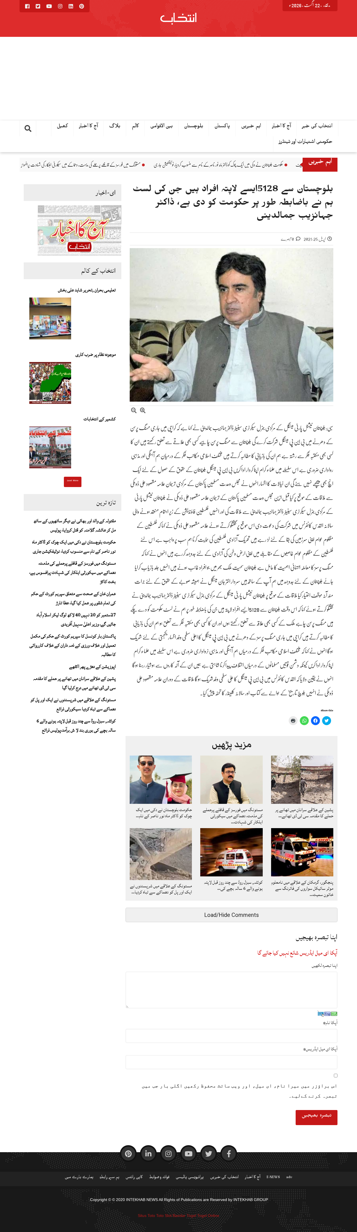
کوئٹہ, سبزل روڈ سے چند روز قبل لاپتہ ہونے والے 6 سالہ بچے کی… (233, 885)
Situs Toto (146, 1215)
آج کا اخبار (281, 127)
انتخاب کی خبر (317, 127)
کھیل (62, 127)
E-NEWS (273, 1178)
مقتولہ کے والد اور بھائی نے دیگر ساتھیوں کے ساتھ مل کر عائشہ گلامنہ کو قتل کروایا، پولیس (74, 525)
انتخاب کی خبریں (224, 1178)
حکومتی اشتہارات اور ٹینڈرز (306, 143)
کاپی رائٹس (134, 1178)
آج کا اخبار (88, 127)
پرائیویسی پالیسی (190, 1178)
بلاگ (114, 127)
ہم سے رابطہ (109, 1178)
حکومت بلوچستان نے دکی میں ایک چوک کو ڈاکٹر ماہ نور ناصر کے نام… (164, 812)
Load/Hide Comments (231, 915)
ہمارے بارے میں (79, 1178)
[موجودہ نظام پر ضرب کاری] (50, 384)
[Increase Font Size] (143, 411)
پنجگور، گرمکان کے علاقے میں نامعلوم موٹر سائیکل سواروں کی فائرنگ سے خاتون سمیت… (302, 888)
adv (289, 1178)
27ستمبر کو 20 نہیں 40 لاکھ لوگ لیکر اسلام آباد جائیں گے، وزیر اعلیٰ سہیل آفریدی (76, 619)
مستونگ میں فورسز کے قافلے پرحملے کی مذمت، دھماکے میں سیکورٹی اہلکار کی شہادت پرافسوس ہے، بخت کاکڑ (137, 165)
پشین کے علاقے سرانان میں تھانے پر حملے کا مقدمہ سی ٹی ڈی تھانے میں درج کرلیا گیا (74, 683)
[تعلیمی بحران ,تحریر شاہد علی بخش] (50, 320)
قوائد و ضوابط (159, 1178)
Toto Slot (164, 1215)
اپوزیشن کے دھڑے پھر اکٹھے (92, 666)
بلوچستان (193, 127)
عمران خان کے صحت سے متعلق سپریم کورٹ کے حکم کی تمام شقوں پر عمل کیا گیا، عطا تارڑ (73, 598)
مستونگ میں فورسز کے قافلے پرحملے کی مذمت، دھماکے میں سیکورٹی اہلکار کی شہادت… (233, 815)
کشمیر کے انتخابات (100, 418)
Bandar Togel (184, 1215)
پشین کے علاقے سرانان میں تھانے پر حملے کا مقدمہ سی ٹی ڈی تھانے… (304, 812)
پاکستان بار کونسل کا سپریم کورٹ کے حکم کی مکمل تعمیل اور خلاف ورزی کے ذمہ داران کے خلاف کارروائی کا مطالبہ (73, 645)
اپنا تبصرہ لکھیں (324, 965)
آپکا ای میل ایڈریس (320, 1048)
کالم (135, 127)
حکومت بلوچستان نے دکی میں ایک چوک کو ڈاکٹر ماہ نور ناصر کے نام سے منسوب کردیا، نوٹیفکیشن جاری (285, 165)
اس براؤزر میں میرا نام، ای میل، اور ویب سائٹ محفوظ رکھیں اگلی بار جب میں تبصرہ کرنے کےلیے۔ (239, 1091)
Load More (72, 481)
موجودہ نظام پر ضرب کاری (96, 354)
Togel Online (208, 1215)
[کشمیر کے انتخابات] (50, 449)
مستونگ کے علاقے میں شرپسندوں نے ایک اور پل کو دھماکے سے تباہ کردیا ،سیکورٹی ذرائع (73, 704)
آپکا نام (330, 1022)
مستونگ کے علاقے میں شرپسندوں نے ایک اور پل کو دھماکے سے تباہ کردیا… (161, 889)
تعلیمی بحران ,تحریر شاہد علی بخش (87, 290)
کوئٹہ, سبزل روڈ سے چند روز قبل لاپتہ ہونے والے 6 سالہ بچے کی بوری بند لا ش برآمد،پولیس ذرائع (76, 725)
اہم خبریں (251, 127)
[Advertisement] (178, 79)
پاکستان (222, 127)
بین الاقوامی (161, 127)
